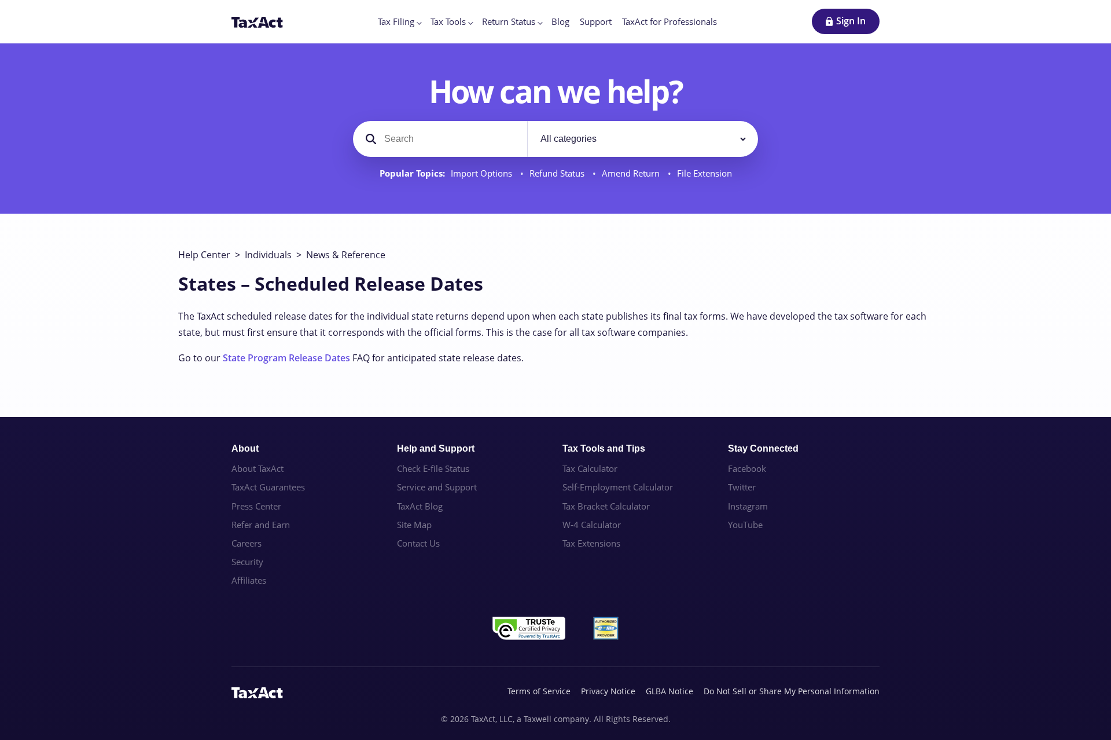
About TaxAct (257, 468)
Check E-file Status (433, 468)
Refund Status (558, 173)
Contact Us (418, 543)
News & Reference (345, 254)
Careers (246, 543)
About (245, 448)
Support (596, 21)
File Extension (704, 173)
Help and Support (435, 448)
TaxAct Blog (420, 506)
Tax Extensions (591, 543)
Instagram (748, 506)
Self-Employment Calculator (617, 487)
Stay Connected (763, 448)
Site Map (414, 524)
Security (247, 561)
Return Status (508, 21)
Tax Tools (448, 21)
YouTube (745, 524)
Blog (560, 21)
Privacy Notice (608, 691)
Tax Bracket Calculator (606, 506)
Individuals (268, 254)
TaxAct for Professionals (669, 21)
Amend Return (632, 173)
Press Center (256, 506)
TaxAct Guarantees (268, 487)
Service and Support (437, 487)
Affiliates (248, 580)
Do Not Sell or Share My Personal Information (792, 691)
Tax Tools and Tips (603, 448)
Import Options (482, 173)
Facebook (747, 468)
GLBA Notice (669, 691)
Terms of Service (539, 691)
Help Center (204, 254)
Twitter (742, 487)
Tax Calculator (589, 468)
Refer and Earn (260, 524)
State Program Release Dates (286, 357)
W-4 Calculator (591, 524)
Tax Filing (396, 21)
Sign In (851, 20)
